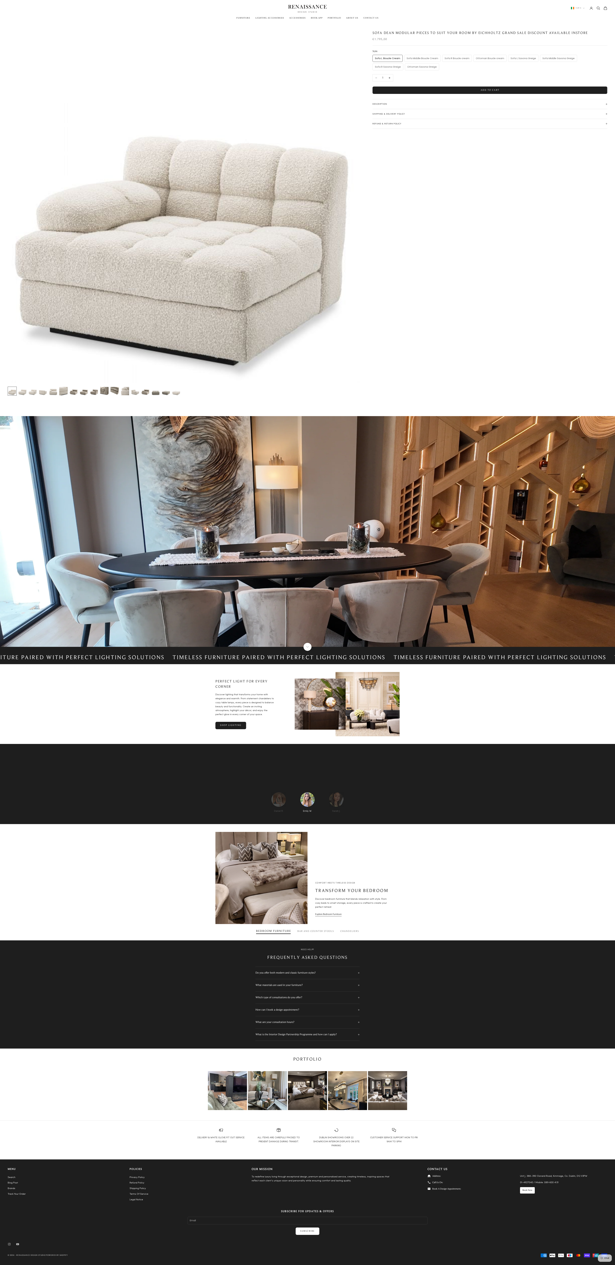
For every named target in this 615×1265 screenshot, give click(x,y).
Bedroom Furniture (273, 931)
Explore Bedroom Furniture (328, 914)
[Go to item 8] (83, 391)
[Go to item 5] (53, 391)
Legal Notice (136, 1200)
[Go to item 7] (73, 391)
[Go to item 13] (135, 391)
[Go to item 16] (165, 391)
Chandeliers (349, 931)
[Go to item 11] (114, 391)
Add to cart (490, 90)
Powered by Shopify (57, 1255)
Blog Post (13, 1183)
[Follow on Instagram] (9, 1244)
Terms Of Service (139, 1194)
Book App (317, 18)
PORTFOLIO (334, 18)
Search (11, 1177)
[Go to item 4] (42, 391)
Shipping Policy (138, 1188)
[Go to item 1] (12, 391)
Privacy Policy (137, 1177)
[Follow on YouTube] (17, 1244)
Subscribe (307, 1231)
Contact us (371, 18)
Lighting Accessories (269, 18)
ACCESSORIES (297, 18)
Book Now (527, 1190)
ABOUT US (352, 18)
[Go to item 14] (145, 391)
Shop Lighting (231, 725)
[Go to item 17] (176, 391)
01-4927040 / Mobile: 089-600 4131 (539, 1182)
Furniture (243, 18)
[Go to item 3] (32, 391)
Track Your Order (17, 1194)
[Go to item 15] (155, 391)
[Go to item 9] (94, 391)
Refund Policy (137, 1183)
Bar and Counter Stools (315, 931)
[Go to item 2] (22, 391)
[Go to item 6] (63, 391)
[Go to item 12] (124, 391)
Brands (11, 1188)
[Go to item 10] (104, 391)
